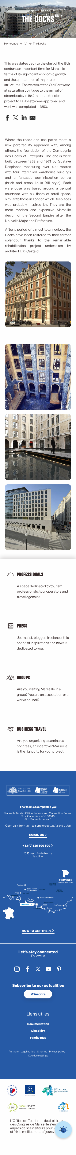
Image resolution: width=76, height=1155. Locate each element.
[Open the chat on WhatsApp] (63, 1129)
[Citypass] (27, 16)
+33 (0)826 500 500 (36, 845)
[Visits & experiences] (31, 16)
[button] (47, 15)
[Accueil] (21, 16)
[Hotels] (24, 16)
